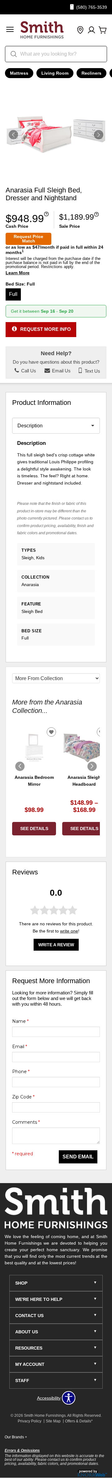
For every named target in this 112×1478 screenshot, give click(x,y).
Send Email (78, 1156)
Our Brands (16, 1437)
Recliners (91, 73)
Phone (21, 1071)
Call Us (28, 370)
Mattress (19, 73)
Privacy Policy (29, 1421)
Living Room (54, 73)
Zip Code (23, 1097)
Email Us (61, 370)
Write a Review (56, 944)
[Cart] (102, 30)
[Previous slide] (20, 766)
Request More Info (45, 329)
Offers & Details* (79, 1421)
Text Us (91, 370)
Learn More (18, 273)
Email (19, 1046)
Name (20, 1021)
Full (13, 294)
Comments (26, 1122)
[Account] (91, 30)
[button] (10, 30)
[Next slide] (92, 766)
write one (69, 930)
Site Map (53, 1421)
